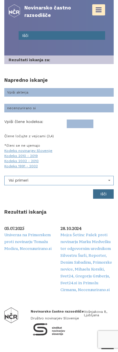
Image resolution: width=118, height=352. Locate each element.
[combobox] (59, 180)
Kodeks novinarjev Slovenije (28, 151)
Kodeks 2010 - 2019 (21, 156)
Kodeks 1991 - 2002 (21, 166)
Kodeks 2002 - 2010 (21, 161)
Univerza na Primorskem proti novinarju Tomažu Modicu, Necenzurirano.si (28, 241)
